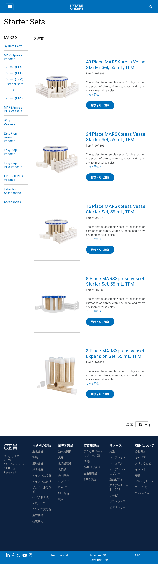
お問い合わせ (143, 463)
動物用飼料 (64, 451)
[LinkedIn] (8, 555)
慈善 (137, 475)
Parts (10, 90)
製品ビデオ (116, 479)
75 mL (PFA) (14, 67)
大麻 (60, 457)
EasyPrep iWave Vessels (10, 137)
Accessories (12, 202)
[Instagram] (31, 555)
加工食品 (63, 493)
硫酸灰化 (37, 521)
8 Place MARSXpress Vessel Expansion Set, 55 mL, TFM (115, 353)
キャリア (140, 457)
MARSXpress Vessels (13, 57)
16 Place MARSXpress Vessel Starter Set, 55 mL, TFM (116, 209)
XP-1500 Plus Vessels (13, 178)
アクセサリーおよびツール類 (93, 453)
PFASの (62, 487)
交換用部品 (90, 473)
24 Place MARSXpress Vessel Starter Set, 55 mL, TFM (116, 137)
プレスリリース (144, 481)
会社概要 (140, 451)
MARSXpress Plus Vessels (13, 109)
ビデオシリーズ (118, 507)
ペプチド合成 (40, 497)
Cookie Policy (143, 493)
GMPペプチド (92, 467)
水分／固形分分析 (41, 489)
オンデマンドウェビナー (118, 471)
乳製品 (62, 469)
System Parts (13, 46)
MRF (138, 555)
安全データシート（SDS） (118, 487)
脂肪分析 (37, 463)
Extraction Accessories (12, 191)
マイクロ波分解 (41, 475)
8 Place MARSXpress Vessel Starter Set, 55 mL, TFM (115, 281)
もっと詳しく (94, 94)
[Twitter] (18, 555)
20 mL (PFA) (14, 98)
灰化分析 (37, 451)
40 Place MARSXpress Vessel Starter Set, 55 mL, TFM (116, 64)
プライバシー (143, 487)
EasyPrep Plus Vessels (13, 165)
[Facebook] (14, 555)
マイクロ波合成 (41, 481)
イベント (140, 469)
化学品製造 (64, 463)
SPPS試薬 (90, 479)
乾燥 (35, 457)
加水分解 (37, 469)
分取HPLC (38, 503)
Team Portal (59, 555)
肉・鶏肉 (63, 475)
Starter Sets (15, 84)
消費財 (88, 461)
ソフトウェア (117, 501)
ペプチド (63, 481)
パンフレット (117, 457)
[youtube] (25, 555)
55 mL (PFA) (14, 73)
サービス (114, 495)
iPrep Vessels (9, 122)
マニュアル (116, 463)
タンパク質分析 (41, 509)
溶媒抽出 (37, 515)
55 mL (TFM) (14, 79)
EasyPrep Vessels (10, 152)
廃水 (60, 499)
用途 (112, 451)
